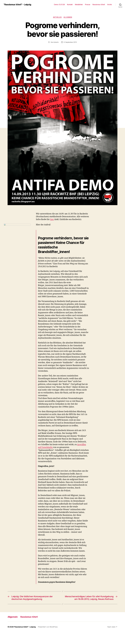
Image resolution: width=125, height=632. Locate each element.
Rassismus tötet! (99, 4)
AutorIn (56, 42)
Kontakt (70, 4)
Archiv (109, 4)
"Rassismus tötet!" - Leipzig (17, 4)
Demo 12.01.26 (59, 4)
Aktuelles (57, 17)
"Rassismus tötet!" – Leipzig (25, 627)
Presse (87, 4)
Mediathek (79, 4)
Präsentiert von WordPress (48, 627)
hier (52, 219)
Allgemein (68, 17)
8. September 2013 (70, 42)
